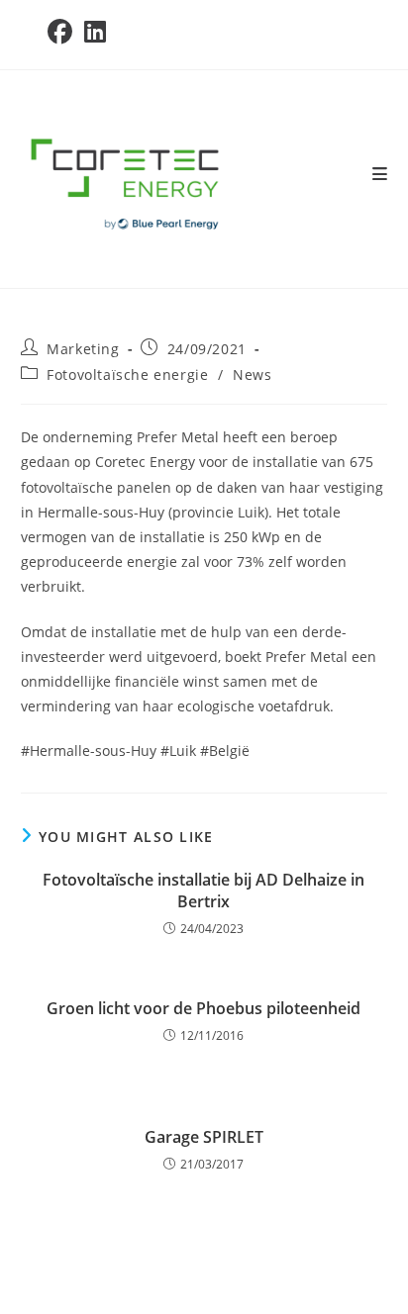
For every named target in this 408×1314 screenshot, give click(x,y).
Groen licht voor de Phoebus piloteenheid (203, 1008)
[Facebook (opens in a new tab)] (63, 32)
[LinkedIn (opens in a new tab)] (95, 32)
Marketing (83, 348)
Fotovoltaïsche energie (127, 374)
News (252, 374)
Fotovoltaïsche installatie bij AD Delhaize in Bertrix (203, 890)
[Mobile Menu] (380, 174)
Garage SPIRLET (204, 1137)
